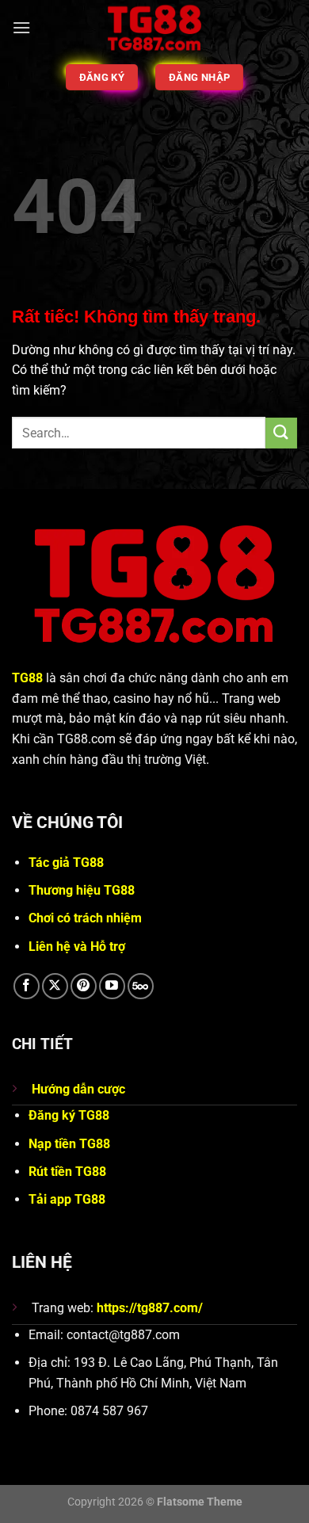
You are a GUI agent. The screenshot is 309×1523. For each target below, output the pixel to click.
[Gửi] (281, 433)
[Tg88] (155, 27)
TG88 (27, 677)
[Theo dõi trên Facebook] (26, 986)
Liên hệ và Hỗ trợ (77, 946)
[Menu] (21, 27)
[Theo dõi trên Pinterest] (84, 986)
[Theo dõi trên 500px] (141, 986)
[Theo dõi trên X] (55, 986)
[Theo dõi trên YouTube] (112, 986)
